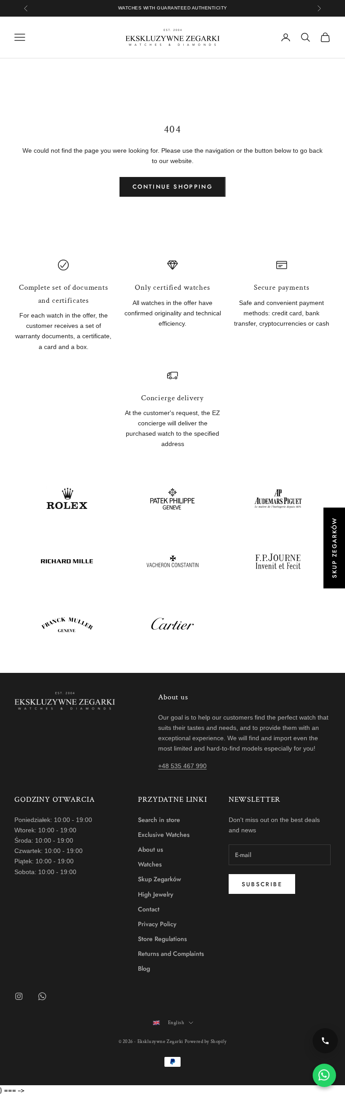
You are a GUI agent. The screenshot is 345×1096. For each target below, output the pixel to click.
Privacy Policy (157, 923)
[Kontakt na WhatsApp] (324, 1075)
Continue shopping (172, 186)
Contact (148, 909)
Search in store (159, 819)
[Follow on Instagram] (18, 996)
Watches (150, 864)
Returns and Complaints (171, 953)
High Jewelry (155, 894)
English (176, 1023)
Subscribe (262, 884)
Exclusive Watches (164, 834)
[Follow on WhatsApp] (42, 996)
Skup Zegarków (159, 879)
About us (150, 849)
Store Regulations (162, 938)
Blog (144, 968)
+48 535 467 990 (182, 765)
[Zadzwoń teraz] (325, 1040)
